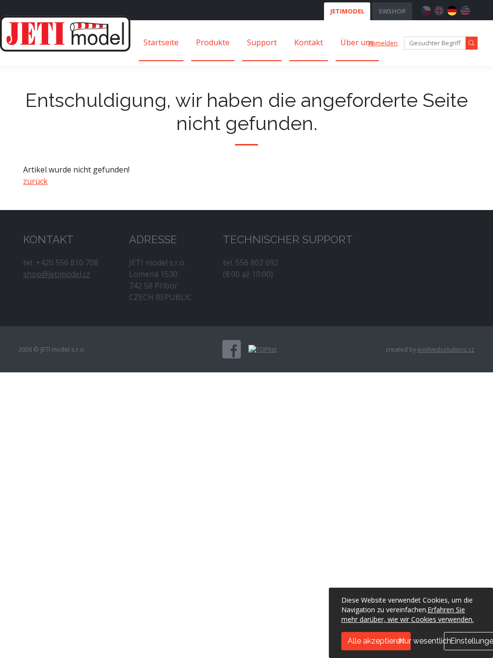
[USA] (465, 9)
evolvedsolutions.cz (446, 349)
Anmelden (383, 43)
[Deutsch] (452, 9)
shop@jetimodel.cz (56, 274)
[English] (439, 9)
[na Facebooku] (231, 349)
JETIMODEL (347, 11)
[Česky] (426, 9)
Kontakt (308, 42)
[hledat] (472, 43)
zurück (35, 181)
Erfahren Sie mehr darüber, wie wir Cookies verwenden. (407, 614)
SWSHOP (392, 11)
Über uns (357, 42)
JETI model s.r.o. (65, 33)
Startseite (161, 42)
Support (262, 42)
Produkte (213, 42)
